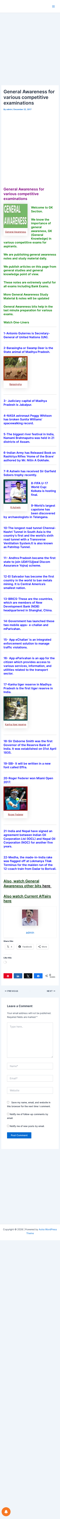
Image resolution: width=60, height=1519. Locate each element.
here (46, 886)
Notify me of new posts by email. (27, 1126)
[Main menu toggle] (53, 6)
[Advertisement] (30, 54)
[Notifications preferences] (6, 1511)
